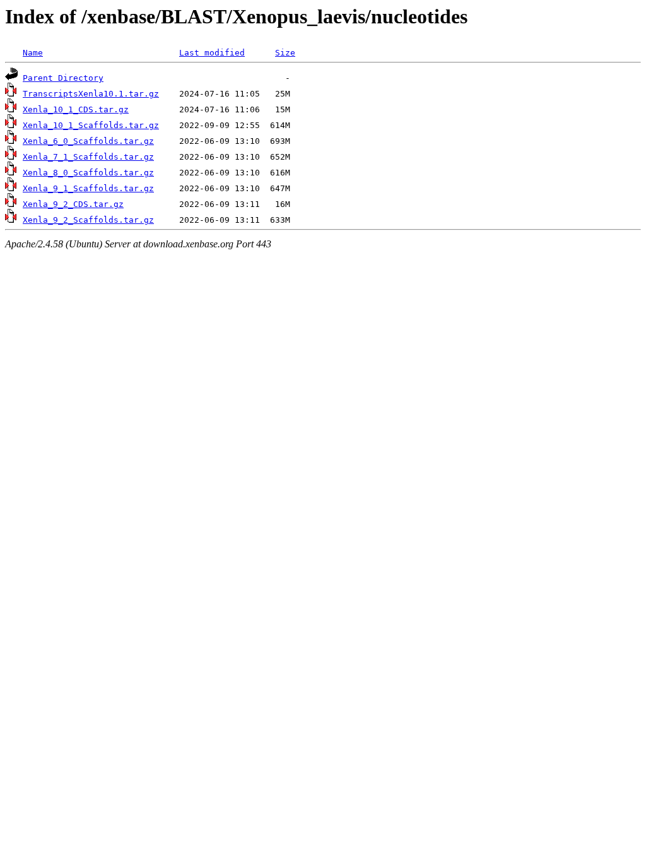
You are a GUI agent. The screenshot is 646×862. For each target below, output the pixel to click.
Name (33, 52)
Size (285, 52)
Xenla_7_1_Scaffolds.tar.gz (88, 157)
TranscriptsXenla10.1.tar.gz (91, 93)
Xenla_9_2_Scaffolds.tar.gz (88, 220)
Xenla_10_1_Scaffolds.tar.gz (91, 125)
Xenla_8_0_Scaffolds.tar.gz (88, 172)
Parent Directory (63, 78)
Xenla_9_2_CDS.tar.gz (73, 204)
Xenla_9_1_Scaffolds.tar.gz (88, 188)
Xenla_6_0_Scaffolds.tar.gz (88, 141)
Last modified (212, 52)
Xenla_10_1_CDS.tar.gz (76, 109)
